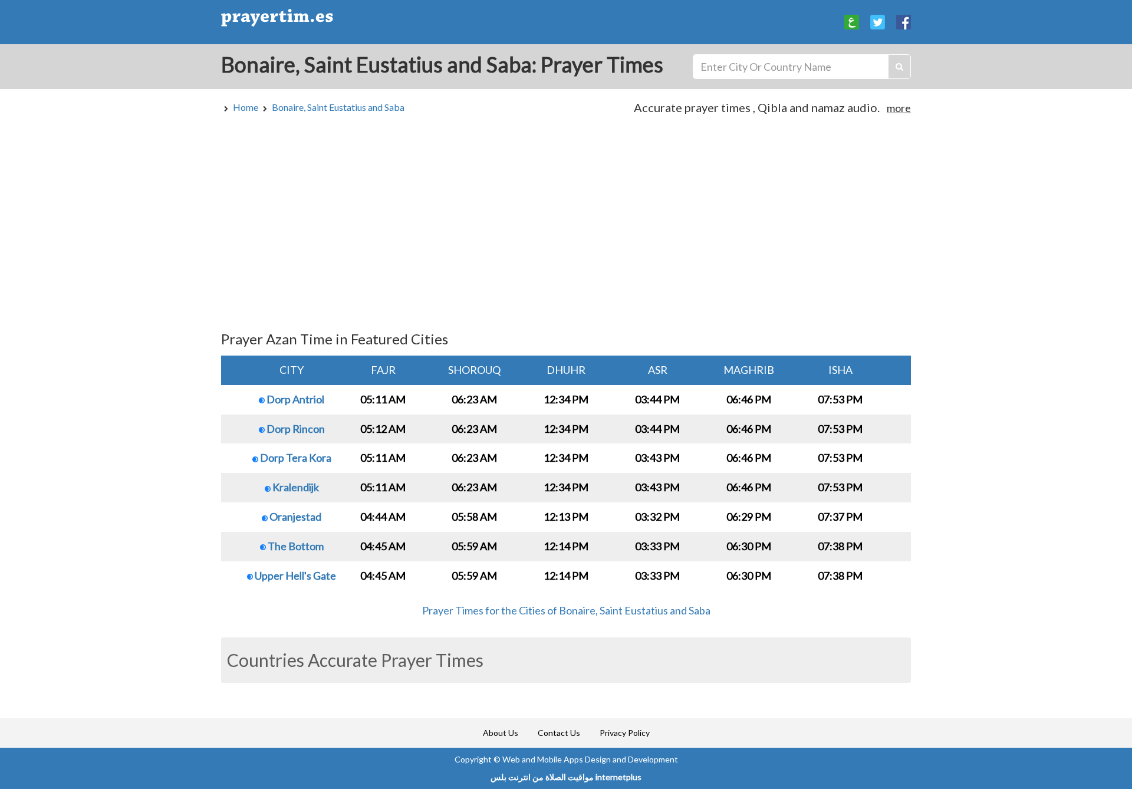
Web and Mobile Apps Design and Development (590, 759)
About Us (500, 733)
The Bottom (295, 546)
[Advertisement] (566, 228)
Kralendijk (295, 487)
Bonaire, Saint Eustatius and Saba (338, 107)
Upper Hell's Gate (294, 575)
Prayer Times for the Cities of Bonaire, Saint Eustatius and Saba (566, 610)
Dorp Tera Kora (294, 457)
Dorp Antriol (294, 399)
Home (245, 107)
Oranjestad (294, 516)
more (899, 107)
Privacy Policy (625, 733)
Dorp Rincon (295, 428)
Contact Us (559, 733)
